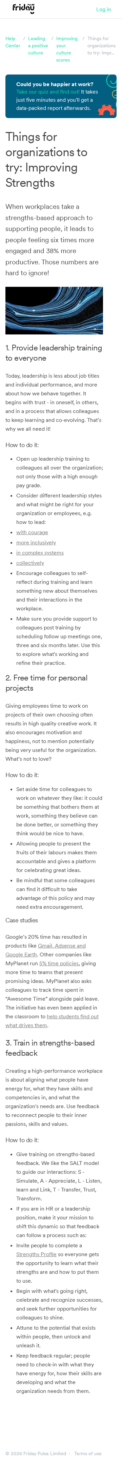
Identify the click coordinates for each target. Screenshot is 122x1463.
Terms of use (88, 1453)
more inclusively (36, 542)
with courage (32, 532)
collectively (30, 562)
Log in (103, 9)
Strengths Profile (36, 1254)
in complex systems (40, 552)
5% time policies (59, 963)
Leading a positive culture (38, 45)
